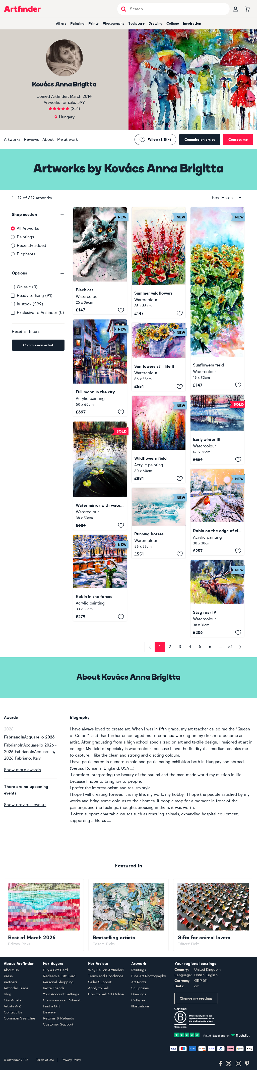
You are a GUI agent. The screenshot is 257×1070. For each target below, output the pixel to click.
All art (61, 23)
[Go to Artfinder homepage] (22, 9)
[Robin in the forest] (100, 578)
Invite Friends (54, 988)
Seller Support (99, 982)
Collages (138, 1000)
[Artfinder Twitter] (229, 1063)
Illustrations (140, 1006)
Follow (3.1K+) (159, 139)
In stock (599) (30, 304)
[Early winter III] (217, 429)
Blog (7, 994)
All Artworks (28, 228)
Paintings (25, 237)
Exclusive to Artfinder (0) (40, 312)
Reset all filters (25, 331)
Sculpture (136, 23)
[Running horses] (158, 523)
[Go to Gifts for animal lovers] (213, 915)
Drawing (155, 23)
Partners (10, 982)
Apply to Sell (98, 988)
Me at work (67, 139)
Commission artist (199, 139)
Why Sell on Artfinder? (106, 970)
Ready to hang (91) (34, 295)
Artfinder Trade (16, 988)
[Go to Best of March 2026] (44, 915)
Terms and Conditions (105, 976)
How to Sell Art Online (106, 994)
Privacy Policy (71, 1060)
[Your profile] (235, 9)
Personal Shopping (58, 982)
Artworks (12, 139)
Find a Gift (51, 1006)
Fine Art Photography (148, 976)
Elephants (26, 254)
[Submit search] (123, 9)
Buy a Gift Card (55, 970)
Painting (77, 23)
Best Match (222, 197)
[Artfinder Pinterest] (247, 1063)
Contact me (238, 139)
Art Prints (138, 982)
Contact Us (13, 1012)
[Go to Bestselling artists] (128, 915)
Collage (172, 23)
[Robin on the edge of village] (217, 512)
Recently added (31, 245)
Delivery (49, 1012)
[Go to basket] (247, 9)
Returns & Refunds (58, 1018)
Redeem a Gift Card (59, 976)
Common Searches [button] (20, 1018)
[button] (38, 214)
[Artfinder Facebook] (220, 1063)
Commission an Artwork (62, 1000)
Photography (113, 23)
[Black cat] (100, 260)
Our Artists (12, 1000)
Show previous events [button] (25, 804)
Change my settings (196, 998)
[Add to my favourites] (121, 310)
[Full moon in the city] (100, 367)
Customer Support (58, 1024)
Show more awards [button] (22, 769)
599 (81, 102)
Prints (93, 23)
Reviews (31, 139)
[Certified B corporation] (194, 1017)
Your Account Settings (61, 994)
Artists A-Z (12, 1006)
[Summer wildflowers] (158, 262)
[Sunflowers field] (217, 298)
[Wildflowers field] (158, 439)
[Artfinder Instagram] (238, 1063)
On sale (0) (27, 287)
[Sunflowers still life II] (158, 357)
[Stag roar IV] (217, 598)
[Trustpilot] (212, 1034)
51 (230, 646)
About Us (11, 970)
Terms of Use (45, 1060)
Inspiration (192, 23)
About (48, 139)
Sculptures (140, 988)
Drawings (138, 994)
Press (8, 976)
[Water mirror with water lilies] (100, 476)
